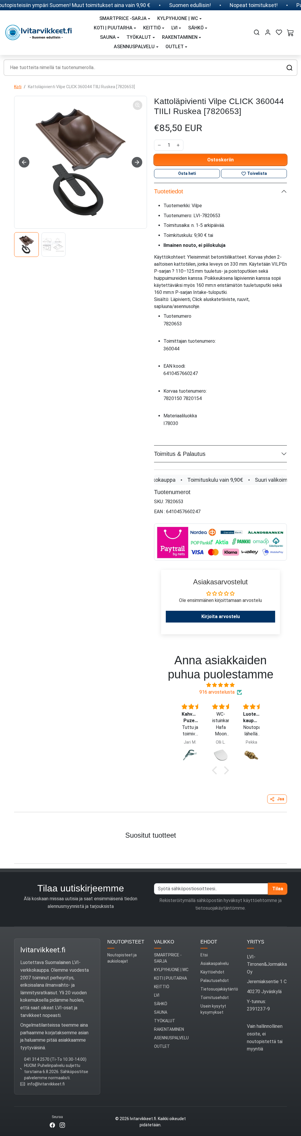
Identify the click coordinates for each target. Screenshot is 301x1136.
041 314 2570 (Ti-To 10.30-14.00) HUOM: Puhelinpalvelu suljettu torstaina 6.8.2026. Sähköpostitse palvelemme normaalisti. (56, 1068)
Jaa (280, 799)
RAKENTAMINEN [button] (180, 37)
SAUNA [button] (108, 37)
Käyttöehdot (212, 972)
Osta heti (187, 173)
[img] (220, 685)
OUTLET (162, 1046)
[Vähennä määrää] (159, 145)
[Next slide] (137, 162)
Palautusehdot (214, 980)
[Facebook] (52, 1124)
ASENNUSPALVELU (171, 1037)
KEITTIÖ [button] (152, 28)
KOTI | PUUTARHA (170, 978)
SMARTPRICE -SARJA (168, 958)
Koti (17, 86)
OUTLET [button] (174, 46)
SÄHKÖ (160, 1003)
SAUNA (160, 1012)
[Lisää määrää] (178, 145)
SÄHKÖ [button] (196, 28)
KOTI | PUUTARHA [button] (113, 28)
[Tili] (267, 32)
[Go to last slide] (24, 162)
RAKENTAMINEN (169, 1029)
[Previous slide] (11, 849)
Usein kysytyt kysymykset (213, 1009)
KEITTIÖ (161, 986)
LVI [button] (174, 28)
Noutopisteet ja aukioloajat (122, 958)
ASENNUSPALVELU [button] (134, 46)
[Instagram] (62, 1124)
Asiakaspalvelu (214, 963)
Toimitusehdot (214, 997)
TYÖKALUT (164, 1020)
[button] (256, 32)
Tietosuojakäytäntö (219, 989)
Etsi (204, 955)
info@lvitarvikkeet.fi (46, 1084)
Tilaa (277, 888)
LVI (156, 995)
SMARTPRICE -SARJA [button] (123, 18)
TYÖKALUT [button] (138, 37)
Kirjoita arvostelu (220, 616)
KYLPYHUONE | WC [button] (177, 18)
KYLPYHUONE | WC (171, 969)
